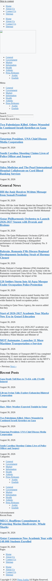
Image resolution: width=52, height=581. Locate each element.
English (15, 78)
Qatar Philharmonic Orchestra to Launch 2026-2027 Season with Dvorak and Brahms (24, 222)
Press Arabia (23, 579)
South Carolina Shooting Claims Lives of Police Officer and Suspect (24, 155)
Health (9, 67)
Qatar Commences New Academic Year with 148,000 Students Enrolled (26, 540)
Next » (13, 366)
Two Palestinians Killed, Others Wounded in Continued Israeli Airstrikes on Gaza (24, 126)
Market (9, 62)
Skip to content (7, 1)
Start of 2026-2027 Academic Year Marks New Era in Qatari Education (24, 315)
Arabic (15, 75)
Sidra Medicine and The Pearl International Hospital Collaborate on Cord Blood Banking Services (26, 170)
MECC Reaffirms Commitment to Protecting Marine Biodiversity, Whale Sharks (22, 524)
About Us (10, 8)
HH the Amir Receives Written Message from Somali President (23, 193)
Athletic (9, 70)
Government (11, 60)
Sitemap (9, 14)
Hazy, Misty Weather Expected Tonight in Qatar (23, 406)
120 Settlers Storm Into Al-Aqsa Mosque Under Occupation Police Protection (24, 283)
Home (8, 6)
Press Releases (12, 73)
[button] (26, 83)
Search (3, 116)
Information (11, 65)
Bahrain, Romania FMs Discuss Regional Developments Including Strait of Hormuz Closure (25, 254)
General (9, 57)
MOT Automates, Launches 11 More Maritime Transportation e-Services (21, 342)
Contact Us (11, 11)
